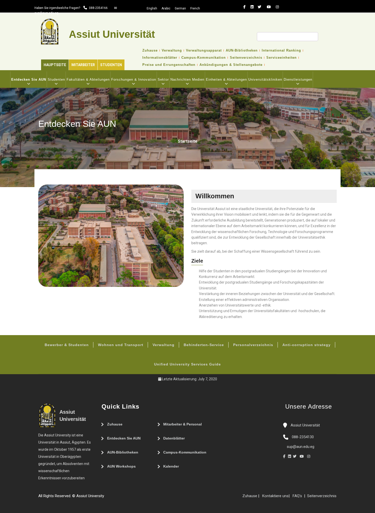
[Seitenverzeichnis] (106, 498)
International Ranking (281, 50)
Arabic (165, 8)
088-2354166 (98, 8)
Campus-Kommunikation (203, 57)
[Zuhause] (121, 498)
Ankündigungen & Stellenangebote (230, 65)
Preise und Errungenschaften (168, 65)
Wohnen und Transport (120, 345)
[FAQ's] (111, 498)
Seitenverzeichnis (246, 57)
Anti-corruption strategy (306, 345)
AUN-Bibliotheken (242, 50)
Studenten (111, 65)
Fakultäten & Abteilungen (88, 79)
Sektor (163, 79)
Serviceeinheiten (281, 57)
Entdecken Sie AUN (28, 79)
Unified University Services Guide (187, 364)
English (152, 8)
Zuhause (150, 50)
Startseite (187, 141)
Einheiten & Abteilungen (226, 79)
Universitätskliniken (265, 79)
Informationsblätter (159, 57)
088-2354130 (303, 437)
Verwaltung (172, 50)
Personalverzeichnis (253, 345)
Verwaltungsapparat (204, 50)
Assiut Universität (305, 425)
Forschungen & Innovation (133, 79)
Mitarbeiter (83, 65)
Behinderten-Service (204, 345)
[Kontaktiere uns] (116, 498)
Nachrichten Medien (187, 79)
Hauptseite (55, 65)
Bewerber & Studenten (67, 345)
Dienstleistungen (298, 79)
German (180, 8)
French (195, 8)
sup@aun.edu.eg (46, 13)
